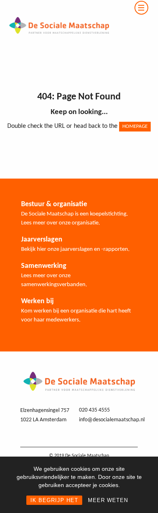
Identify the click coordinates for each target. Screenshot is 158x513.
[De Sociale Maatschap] (54, 5)
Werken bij (37, 301)
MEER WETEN (108, 500)
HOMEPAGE (134, 126)
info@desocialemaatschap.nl (112, 420)
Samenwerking (43, 266)
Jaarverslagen (41, 240)
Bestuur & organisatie (54, 204)
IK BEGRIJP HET (54, 500)
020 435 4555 (94, 410)
